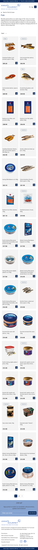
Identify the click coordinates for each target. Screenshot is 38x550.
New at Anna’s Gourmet (7, 535)
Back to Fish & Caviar (8, 12)
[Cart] (32, 7)
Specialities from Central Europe (9, 537)
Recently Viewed (5, 542)
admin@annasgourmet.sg (26, 538)
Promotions (4, 533)
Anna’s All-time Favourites (7, 539)
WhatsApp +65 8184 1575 (26, 536)
